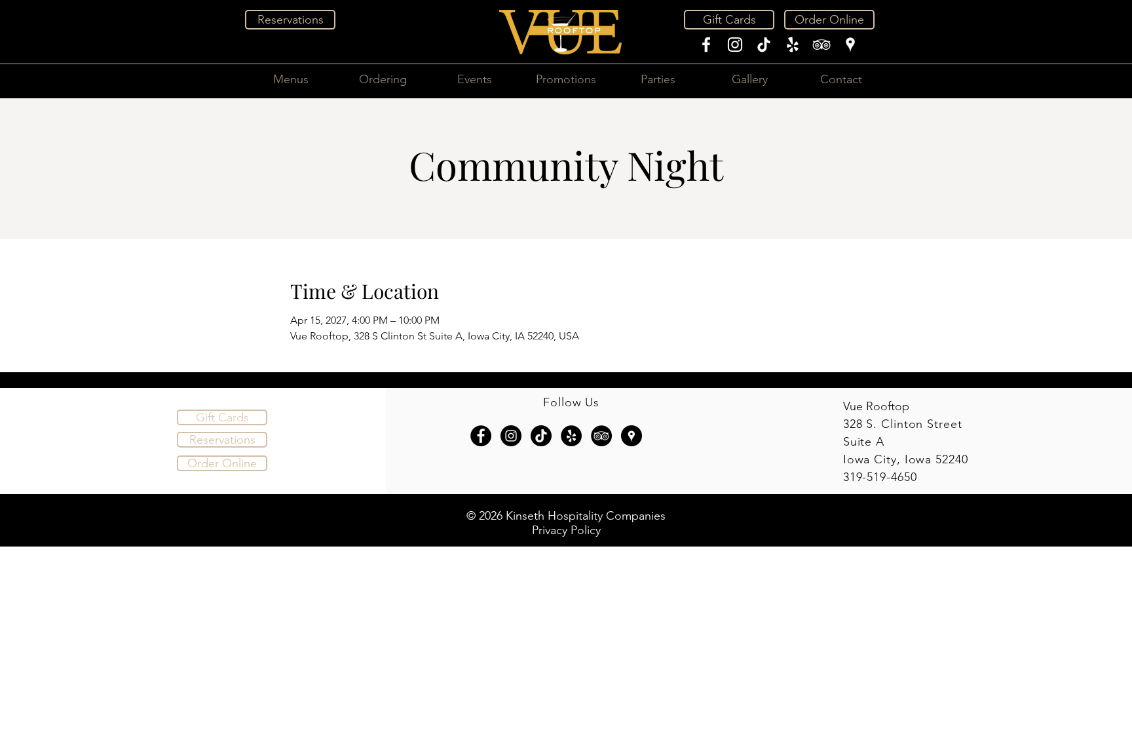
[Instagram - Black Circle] (510, 435)
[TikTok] (764, 44)
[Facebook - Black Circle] (480, 435)
